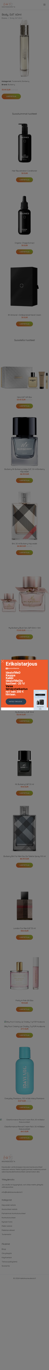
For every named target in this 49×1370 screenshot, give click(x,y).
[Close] (2, 661)
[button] (16, 702)
